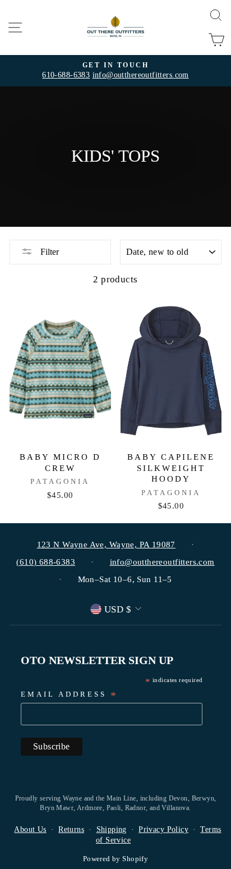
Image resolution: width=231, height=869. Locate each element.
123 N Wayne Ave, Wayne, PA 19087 (106, 544)
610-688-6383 (66, 75)
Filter (48, 252)
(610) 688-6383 (45, 561)
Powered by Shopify (115, 859)
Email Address (69, 695)
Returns (71, 829)
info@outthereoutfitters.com (141, 75)
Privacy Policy (163, 829)
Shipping (111, 829)
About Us (30, 829)
